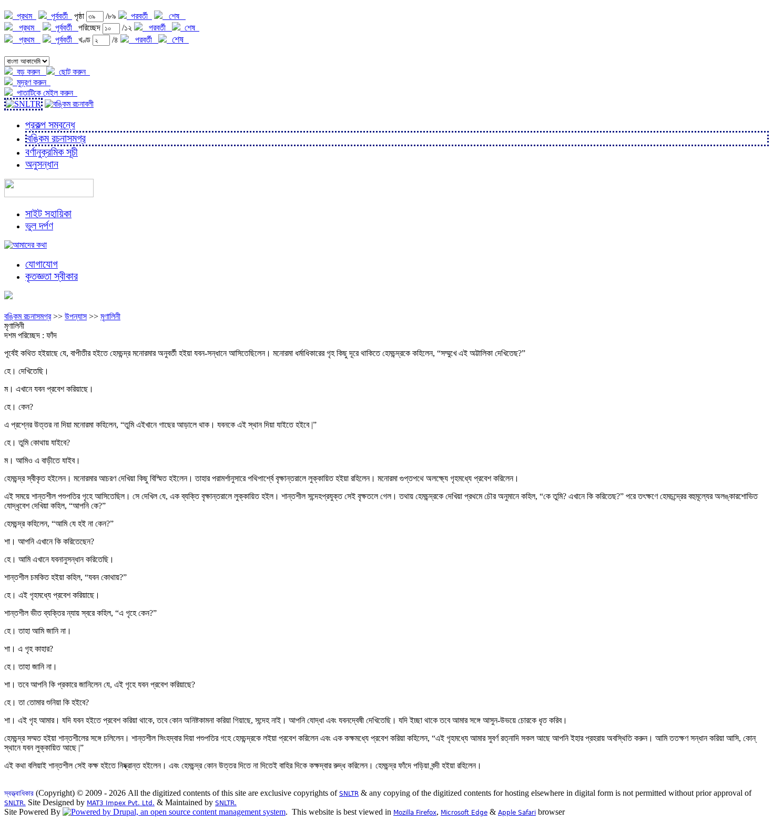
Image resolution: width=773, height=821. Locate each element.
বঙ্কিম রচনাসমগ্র (27, 316)
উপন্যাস (76, 316)
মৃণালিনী (110, 316)
